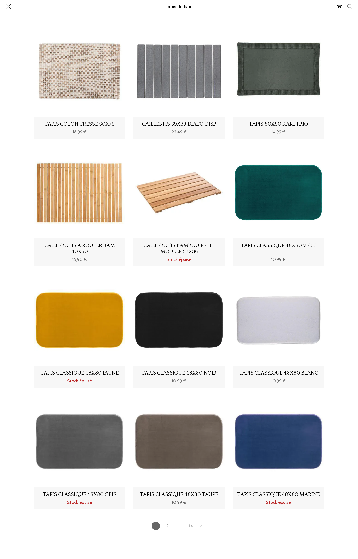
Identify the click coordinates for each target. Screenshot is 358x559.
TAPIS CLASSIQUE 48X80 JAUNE (80, 373)
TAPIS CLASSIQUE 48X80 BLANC (278, 373)
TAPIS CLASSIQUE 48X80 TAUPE (179, 494)
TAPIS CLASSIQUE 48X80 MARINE (278, 494)
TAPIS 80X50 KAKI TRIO (278, 124)
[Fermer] (8, 6)
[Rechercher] (350, 7)
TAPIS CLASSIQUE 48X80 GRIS (79, 494)
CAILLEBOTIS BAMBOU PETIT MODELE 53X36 (179, 249)
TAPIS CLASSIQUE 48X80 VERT (278, 246)
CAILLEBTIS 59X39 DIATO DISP (179, 124)
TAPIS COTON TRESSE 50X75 (80, 124)
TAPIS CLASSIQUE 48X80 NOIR (179, 373)
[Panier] (339, 7)
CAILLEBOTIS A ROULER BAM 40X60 (79, 249)
